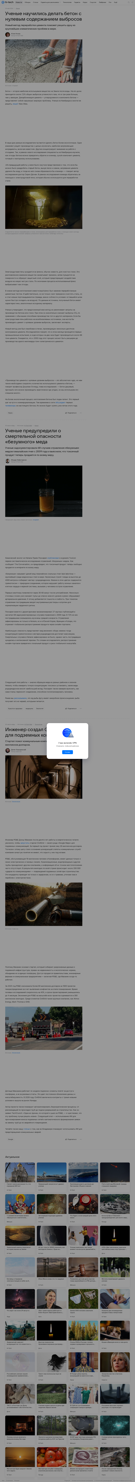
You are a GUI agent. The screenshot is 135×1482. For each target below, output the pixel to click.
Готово (67, 752)
